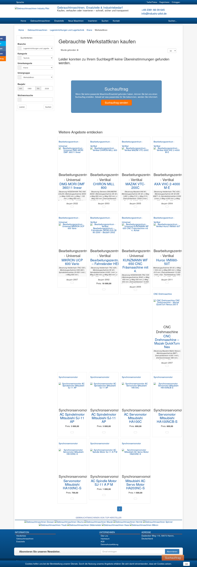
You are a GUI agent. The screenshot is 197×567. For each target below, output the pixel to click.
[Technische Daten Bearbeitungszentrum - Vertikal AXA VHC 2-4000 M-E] (167, 206)
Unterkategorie (25, 63)
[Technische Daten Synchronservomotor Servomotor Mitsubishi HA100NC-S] (72, 499)
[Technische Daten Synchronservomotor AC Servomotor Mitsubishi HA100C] (135, 432)
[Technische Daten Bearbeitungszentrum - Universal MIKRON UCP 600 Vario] (72, 283)
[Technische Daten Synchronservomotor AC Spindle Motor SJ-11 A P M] (103, 495)
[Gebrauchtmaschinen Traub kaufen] (53, 524)
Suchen (105, 20)
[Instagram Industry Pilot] (172, 543)
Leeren (22, 107)
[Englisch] (33, 2)
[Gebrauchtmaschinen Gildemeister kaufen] (84, 524)
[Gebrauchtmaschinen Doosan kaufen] (39, 521)
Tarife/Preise (152, 2)
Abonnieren (172, 551)
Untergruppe (24, 72)
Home (23, 20)
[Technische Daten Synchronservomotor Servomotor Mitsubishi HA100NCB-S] (167, 432)
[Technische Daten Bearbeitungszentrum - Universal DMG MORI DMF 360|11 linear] (72, 206)
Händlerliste (21, 535)
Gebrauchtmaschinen (40, 20)
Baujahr (21, 84)
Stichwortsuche (25, 95)
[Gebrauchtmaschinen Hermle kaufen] (128, 521)
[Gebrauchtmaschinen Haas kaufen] (116, 524)
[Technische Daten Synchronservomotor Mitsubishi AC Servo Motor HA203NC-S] (135, 499)
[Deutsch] (28, 2)
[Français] (48, 2)
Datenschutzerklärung (109, 544)
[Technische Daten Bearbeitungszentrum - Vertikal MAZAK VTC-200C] (135, 206)
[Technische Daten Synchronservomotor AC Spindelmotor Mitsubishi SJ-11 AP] (72, 432)
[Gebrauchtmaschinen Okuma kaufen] (69, 521)
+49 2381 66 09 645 (153, 10)
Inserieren (92, 20)
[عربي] (54, 2)
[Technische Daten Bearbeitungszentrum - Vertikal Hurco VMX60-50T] (167, 283)
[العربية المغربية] (43, 2)
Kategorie (22, 53)
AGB (102, 541)
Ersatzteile (59, 20)
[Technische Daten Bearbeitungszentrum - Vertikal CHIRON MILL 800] (103, 206)
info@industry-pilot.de (154, 13)
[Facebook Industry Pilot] (152, 543)
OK (186, 564)
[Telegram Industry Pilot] (162, 543)
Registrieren (164, 2)
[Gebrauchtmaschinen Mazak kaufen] (98, 521)
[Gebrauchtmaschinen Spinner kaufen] (158, 521)
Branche (22, 43)
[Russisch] (38, 2)
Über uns (104, 535)
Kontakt (116, 20)
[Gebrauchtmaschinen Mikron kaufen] (144, 524)
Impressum (105, 538)
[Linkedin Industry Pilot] (167, 543)
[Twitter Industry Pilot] (157, 543)
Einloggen (176, 2)
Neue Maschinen (76, 20)
